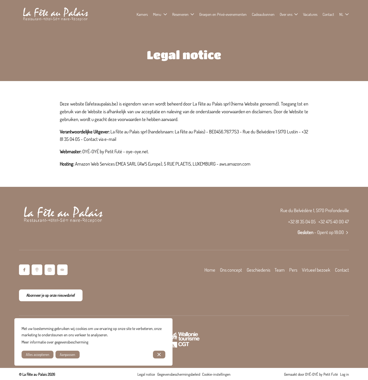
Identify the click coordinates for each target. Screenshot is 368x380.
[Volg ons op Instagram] (50, 269)
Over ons (286, 14)
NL (341, 14)
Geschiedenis (258, 270)
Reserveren (180, 14)
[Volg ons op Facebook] (24, 269)
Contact (342, 270)
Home (209, 270)
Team (280, 270)
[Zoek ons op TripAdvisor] (62, 269)
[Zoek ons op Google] (37, 269)
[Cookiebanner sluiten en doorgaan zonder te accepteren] (159, 355)
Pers (293, 270)
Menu (157, 14)
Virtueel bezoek (316, 270)
